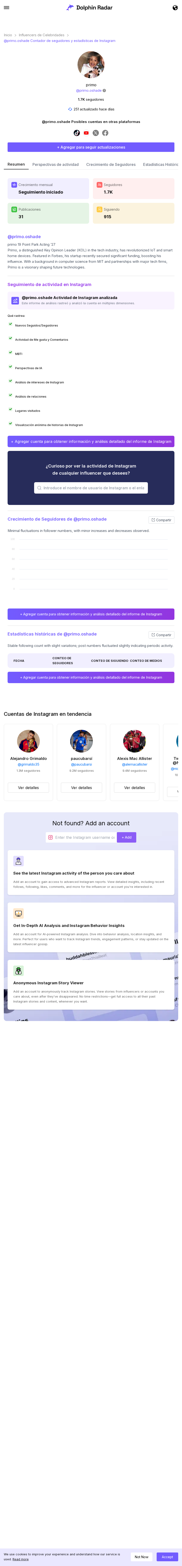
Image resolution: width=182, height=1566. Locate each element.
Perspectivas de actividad (55, 164)
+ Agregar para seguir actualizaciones (91, 147)
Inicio (8, 35)
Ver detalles (28, 787)
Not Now (141, 1557)
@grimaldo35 (28, 764)
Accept (167, 1557)
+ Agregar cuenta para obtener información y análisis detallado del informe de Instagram (91, 441)
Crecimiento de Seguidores (111, 164)
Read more (21, 1559)
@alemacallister (134, 764)
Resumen (16, 164)
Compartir (163, 520)
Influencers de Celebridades (41, 35)
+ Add (127, 837)
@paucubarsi (81, 764)
